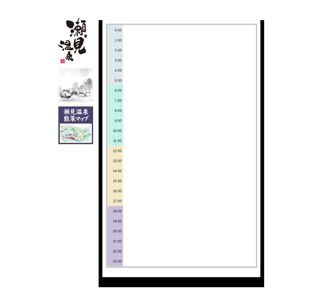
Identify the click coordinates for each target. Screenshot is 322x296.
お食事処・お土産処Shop (162, 7)
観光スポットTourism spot (188, 7)
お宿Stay (140, 7)
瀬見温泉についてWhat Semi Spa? (118, 7)
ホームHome (97, 7)
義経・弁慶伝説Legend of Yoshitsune (213, 7)
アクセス (236, 7)
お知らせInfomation (257, 7)
